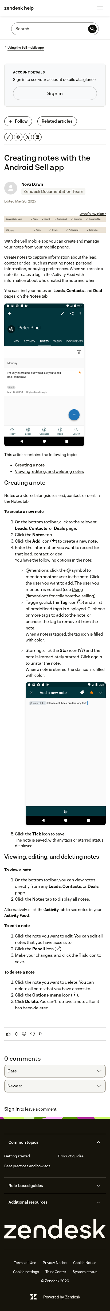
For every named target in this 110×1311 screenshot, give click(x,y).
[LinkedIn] (37, 137)
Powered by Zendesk (61, 1297)
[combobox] (55, 1071)
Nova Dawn (32, 184)
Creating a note (30, 465)
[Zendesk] (55, 1229)
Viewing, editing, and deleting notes (49, 471)
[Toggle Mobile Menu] (100, 8)
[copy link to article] (8, 137)
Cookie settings (26, 1272)
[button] (50, 1142)
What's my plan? (93, 214)
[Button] (8, 1034)
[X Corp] (27, 137)
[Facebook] (18, 137)
